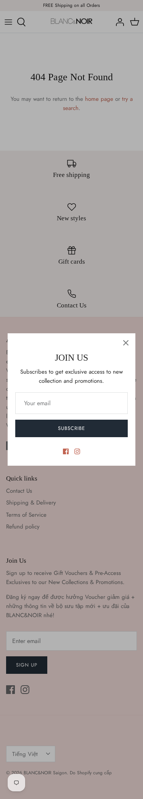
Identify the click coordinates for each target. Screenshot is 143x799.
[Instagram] (77, 451)
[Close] (125, 342)
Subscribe (71, 428)
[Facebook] (66, 451)
